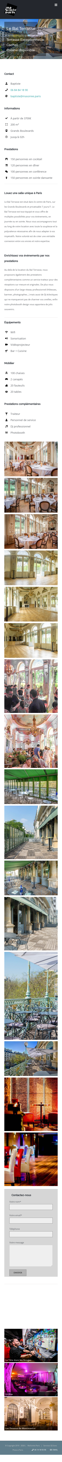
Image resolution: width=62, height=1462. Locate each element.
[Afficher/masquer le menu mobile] (56, 4)
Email (55, 1450)
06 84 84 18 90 (19, 90)
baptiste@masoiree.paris (26, 96)
